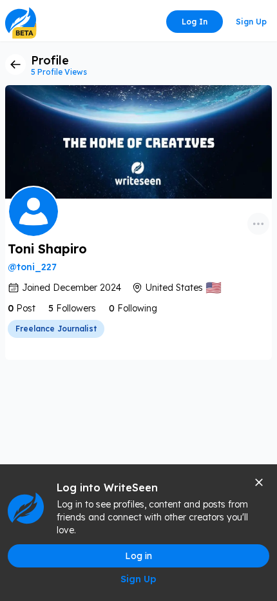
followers (76, 308)
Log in (194, 21)
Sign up (251, 21)
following (137, 308)
